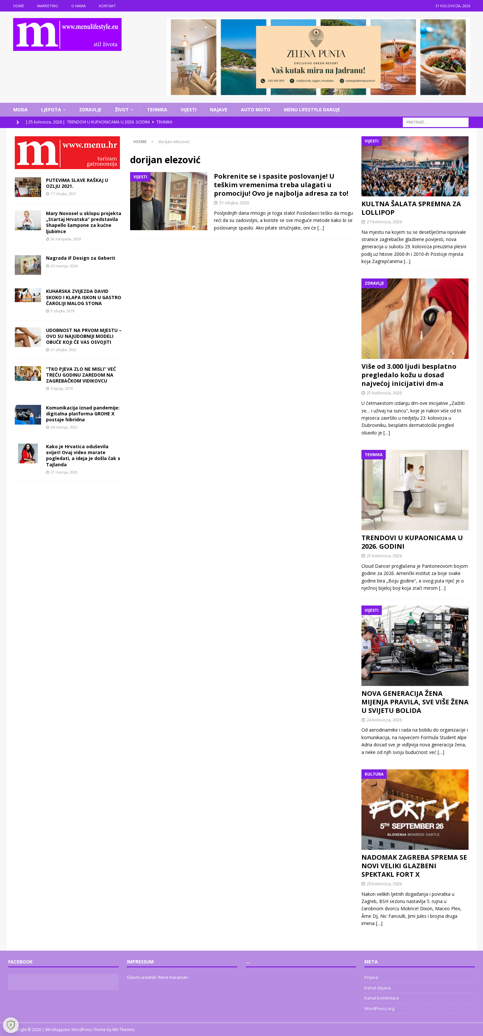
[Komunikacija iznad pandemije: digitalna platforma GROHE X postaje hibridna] (28, 415)
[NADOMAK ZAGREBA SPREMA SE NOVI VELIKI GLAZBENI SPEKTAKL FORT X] (415, 809)
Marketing (47, 5)
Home (18, 5)
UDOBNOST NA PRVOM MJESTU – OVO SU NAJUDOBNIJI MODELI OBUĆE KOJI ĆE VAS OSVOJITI (84, 336)
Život (122, 109)
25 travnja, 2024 (64, 265)
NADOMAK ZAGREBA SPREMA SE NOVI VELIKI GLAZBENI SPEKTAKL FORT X (414, 866)
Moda (20, 109)
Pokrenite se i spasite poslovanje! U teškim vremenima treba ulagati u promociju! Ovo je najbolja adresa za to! (281, 185)
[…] (320, 228)
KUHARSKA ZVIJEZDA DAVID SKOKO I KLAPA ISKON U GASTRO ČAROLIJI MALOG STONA (83, 297)
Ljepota (51, 109)
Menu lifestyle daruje (312, 109)
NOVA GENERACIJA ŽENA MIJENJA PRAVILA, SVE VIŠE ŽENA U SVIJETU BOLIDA (415, 702)
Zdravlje (90, 109)
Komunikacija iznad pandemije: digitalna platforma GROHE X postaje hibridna (83, 414)
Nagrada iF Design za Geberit (80, 258)
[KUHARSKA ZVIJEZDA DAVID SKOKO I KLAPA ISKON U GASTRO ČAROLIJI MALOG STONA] (28, 295)
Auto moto (255, 109)
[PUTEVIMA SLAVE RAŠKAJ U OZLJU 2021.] (28, 187)
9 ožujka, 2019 (63, 310)
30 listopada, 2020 (66, 238)
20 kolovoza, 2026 (384, 884)
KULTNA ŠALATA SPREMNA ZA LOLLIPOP (411, 208)
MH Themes (123, 1029)
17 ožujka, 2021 (64, 193)
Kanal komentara (381, 998)
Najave (218, 109)
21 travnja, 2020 (64, 472)
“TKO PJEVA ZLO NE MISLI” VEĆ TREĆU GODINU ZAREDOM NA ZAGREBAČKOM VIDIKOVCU (81, 375)
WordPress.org (379, 1008)
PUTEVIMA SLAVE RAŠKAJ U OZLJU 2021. (77, 183)
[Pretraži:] (436, 122)
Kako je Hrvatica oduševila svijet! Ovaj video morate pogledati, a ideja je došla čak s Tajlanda (83, 455)
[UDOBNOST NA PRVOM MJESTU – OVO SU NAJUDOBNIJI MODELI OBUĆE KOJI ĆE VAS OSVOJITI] (28, 337)
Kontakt (107, 5)
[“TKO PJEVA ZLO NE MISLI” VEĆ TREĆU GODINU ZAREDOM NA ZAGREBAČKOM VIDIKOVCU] (28, 373)
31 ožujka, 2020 (234, 203)
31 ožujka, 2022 (64, 349)
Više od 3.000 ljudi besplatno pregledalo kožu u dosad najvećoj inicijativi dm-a (408, 375)
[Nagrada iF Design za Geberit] (28, 265)
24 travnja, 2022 (64, 427)
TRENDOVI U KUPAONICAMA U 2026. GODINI (412, 542)
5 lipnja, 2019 (62, 388)
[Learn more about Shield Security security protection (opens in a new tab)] (11, 1025)
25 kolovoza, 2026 (384, 393)
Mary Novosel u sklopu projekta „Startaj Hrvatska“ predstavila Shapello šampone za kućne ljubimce (83, 222)
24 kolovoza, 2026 (384, 720)
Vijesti (188, 109)
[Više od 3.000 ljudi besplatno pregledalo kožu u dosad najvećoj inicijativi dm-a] (415, 318)
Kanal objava (377, 988)
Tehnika (157, 109)
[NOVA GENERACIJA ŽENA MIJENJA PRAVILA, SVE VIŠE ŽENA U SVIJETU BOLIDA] (415, 646)
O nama (78, 5)
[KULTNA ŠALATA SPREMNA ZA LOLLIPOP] (415, 166)
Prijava (371, 977)
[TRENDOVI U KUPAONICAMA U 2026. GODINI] (415, 490)
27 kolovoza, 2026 (384, 222)
